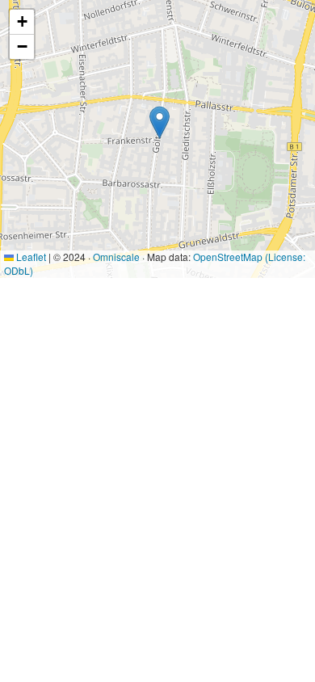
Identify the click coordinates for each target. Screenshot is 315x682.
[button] (159, 122)
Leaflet (30, 256)
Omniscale (116, 256)
